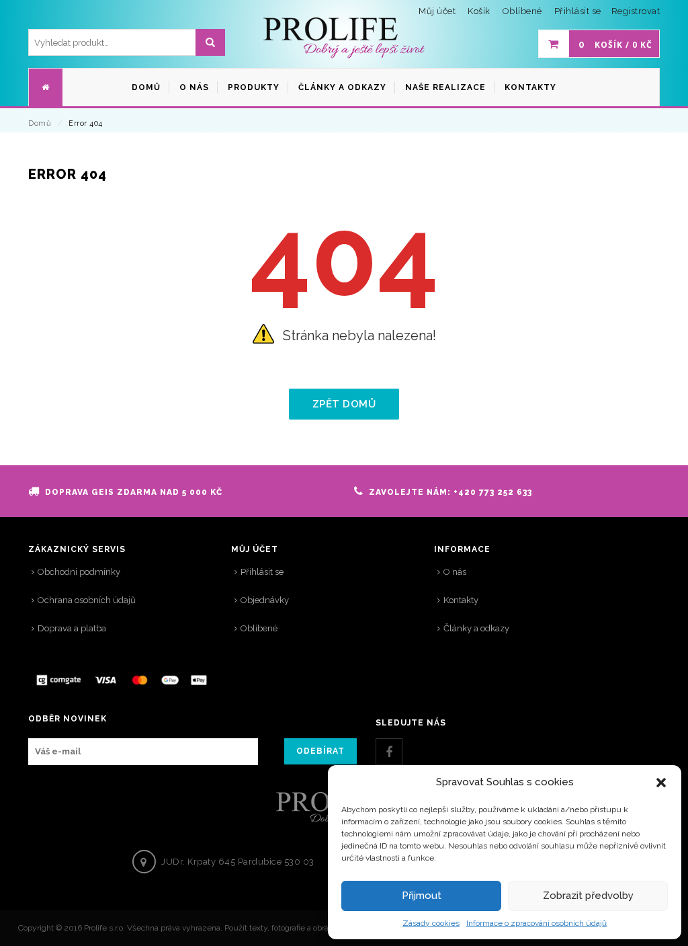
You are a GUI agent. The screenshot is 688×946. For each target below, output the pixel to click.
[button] (661, 782)
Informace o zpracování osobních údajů (536, 923)
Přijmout (421, 896)
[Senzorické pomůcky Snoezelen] (344, 38)
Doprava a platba (72, 628)
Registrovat (635, 11)
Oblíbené (259, 628)
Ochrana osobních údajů (87, 600)
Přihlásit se (577, 11)
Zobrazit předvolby (588, 896)
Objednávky (265, 600)
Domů (39, 123)
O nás (454, 572)
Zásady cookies (431, 923)
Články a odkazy (476, 628)
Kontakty (460, 600)
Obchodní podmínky (79, 572)
